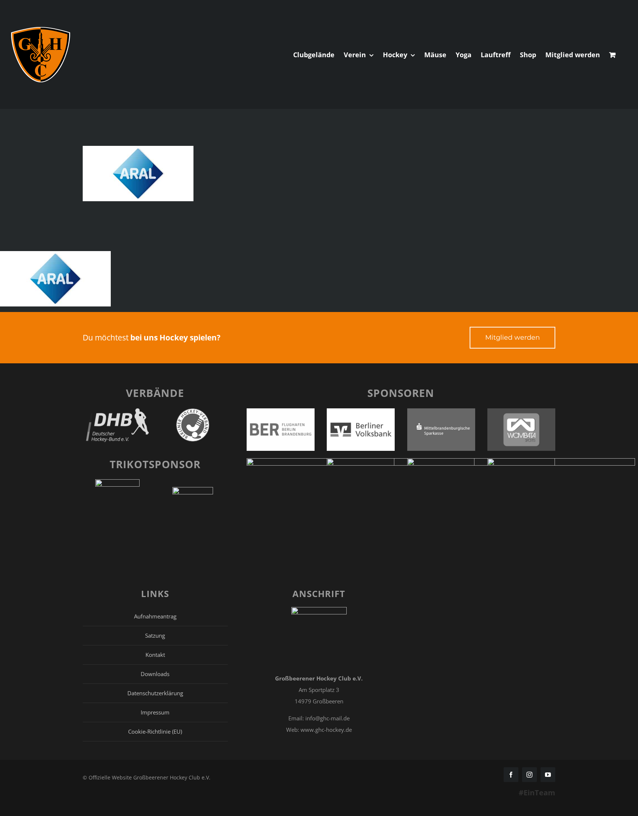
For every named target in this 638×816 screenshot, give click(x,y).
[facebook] (511, 774)
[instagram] (529, 774)
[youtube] (548, 774)
